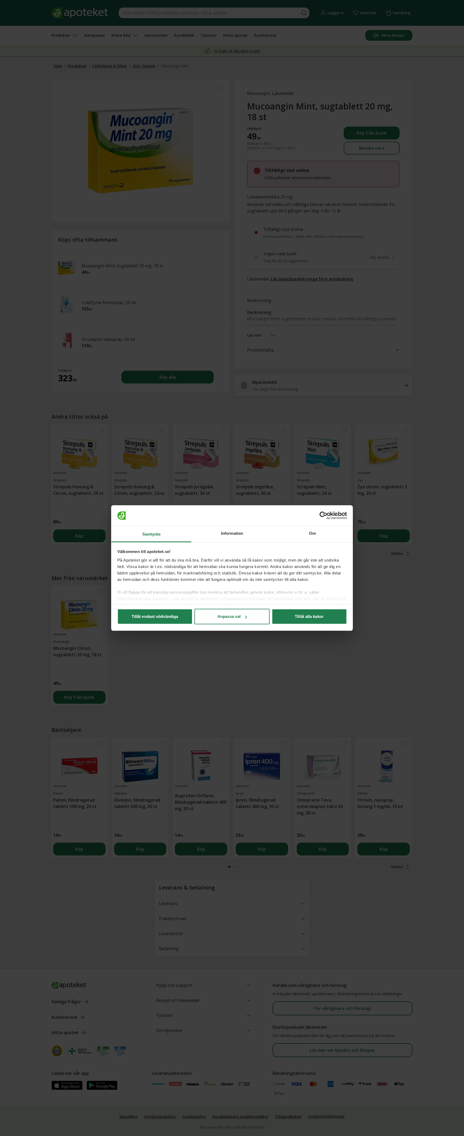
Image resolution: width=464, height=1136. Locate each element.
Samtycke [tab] (151, 534)
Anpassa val (229, 616)
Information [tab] (232, 533)
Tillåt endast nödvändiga (155, 616)
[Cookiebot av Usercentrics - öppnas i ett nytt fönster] (323, 516)
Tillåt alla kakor (309, 616)
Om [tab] (312, 533)
